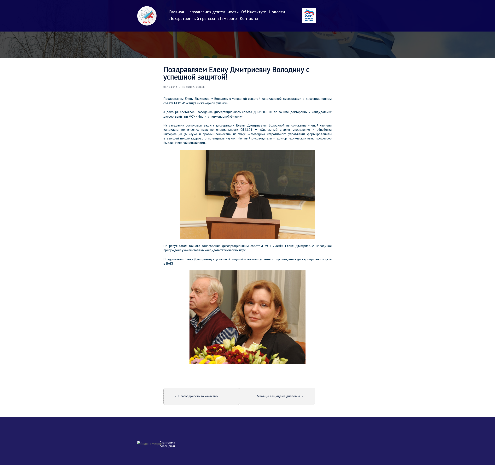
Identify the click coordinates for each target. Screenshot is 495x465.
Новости (277, 12)
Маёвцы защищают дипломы (278, 396)
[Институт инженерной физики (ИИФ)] (147, 15)
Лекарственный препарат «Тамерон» (203, 18)
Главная (176, 12)
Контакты (249, 18)
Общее (200, 87)
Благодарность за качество (198, 396)
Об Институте (253, 12)
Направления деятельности (213, 12)
